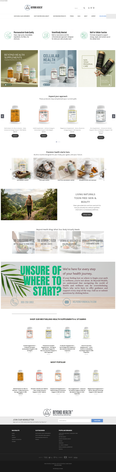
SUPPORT (93, 16)
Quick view (29, 331)
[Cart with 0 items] (93, 8)
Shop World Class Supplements (43, 433)
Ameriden (61, 443)
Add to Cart (29, 334)
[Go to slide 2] (113, 116)
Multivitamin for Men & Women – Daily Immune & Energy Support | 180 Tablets (20, 391)
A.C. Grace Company (63, 445)
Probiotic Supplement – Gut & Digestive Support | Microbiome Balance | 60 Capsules (67, 348)
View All (61, 449)
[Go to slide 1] (2, 116)
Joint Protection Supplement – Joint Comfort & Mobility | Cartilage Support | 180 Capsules (86, 349)
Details (15, 135)
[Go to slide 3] (59, 141)
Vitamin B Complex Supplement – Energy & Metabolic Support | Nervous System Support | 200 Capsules (48, 349)
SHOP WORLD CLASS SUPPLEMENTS (22, 16)
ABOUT (85, 16)
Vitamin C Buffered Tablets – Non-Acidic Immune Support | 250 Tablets (39, 390)
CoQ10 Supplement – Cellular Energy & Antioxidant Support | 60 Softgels (29, 348)
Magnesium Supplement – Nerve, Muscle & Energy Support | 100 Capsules (96, 390)
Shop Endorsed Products (41, 437)
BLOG (79, 16)
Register (19, 439)
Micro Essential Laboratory (66, 447)
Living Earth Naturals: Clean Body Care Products (68, 434)
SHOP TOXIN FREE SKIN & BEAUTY (41, 16)
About (13, 435)
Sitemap (14, 441)
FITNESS (72, 16)
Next (105, 169)
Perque (60, 440)
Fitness (37, 439)
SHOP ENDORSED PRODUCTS (59, 16)
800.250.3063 (103, 16)
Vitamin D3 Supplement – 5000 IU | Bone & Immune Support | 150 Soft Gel (58, 390)
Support (14, 437)
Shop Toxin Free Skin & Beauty (42, 435)
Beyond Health (62, 436)
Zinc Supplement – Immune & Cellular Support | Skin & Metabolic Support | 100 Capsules (100, 130)
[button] (19, 68)
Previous (11, 169)
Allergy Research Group (65, 438)
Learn (13, 433)
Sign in (13, 439)
